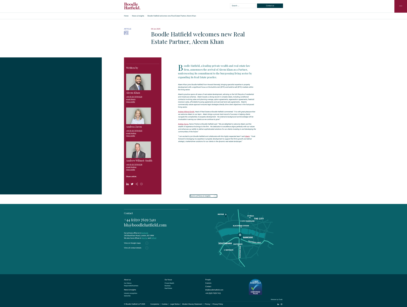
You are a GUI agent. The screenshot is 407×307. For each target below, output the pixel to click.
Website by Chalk (276, 299)
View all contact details (132, 248)
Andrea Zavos (183, 124)
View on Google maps (132, 243)
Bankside (144, 233)
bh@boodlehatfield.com (145, 224)
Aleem (247, 136)
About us (127, 280)
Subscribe (127, 296)
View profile (130, 102)
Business (168, 286)
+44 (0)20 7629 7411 (140, 219)
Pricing (207, 304)
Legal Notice (175, 304)
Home (126, 16)
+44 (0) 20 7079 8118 (134, 97)
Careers (208, 283)
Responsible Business (131, 286)
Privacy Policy (218, 304)
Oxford (153, 238)
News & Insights (138, 16)
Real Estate (168, 288)
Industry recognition (130, 293)
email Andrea (131, 133)
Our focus (168, 280)
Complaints (154, 304)
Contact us (270, 6)
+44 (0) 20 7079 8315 (134, 131)
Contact (208, 286)
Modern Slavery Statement (192, 304)
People (208, 280)
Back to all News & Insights (200, 196)
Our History (128, 283)
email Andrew (131, 167)
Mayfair (144, 238)
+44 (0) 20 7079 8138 (134, 165)
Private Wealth (169, 283)
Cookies (165, 304)
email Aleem (130, 99)
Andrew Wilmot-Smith (186, 112)
